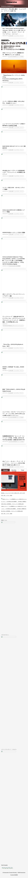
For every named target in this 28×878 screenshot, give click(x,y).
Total (22, 470)
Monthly (13, 470)
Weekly (5, 470)
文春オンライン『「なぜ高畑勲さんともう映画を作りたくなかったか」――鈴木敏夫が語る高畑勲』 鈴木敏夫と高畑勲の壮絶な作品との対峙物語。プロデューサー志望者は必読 (13, 509)
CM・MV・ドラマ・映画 (6, 495)
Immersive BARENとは (7, 6)
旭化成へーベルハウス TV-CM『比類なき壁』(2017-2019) (13, 493)
